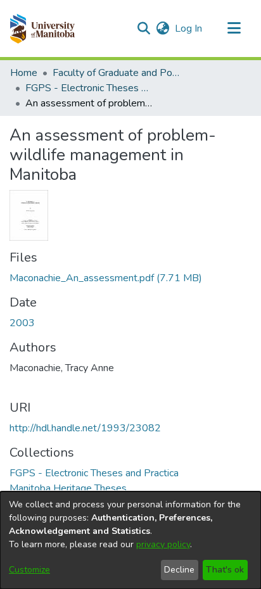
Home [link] (23, 73)
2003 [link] (22, 323)
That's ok (225, 570)
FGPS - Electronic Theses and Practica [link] (88, 88)
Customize (29, 570)
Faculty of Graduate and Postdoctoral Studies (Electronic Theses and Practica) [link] (116, 73)
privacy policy (163, 544)
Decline (179, 570)
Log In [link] (189, 28)
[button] (42, 28)
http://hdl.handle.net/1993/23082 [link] (85, 428)
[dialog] (130, 540)
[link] (106, 278)
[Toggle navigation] (233, 28)
